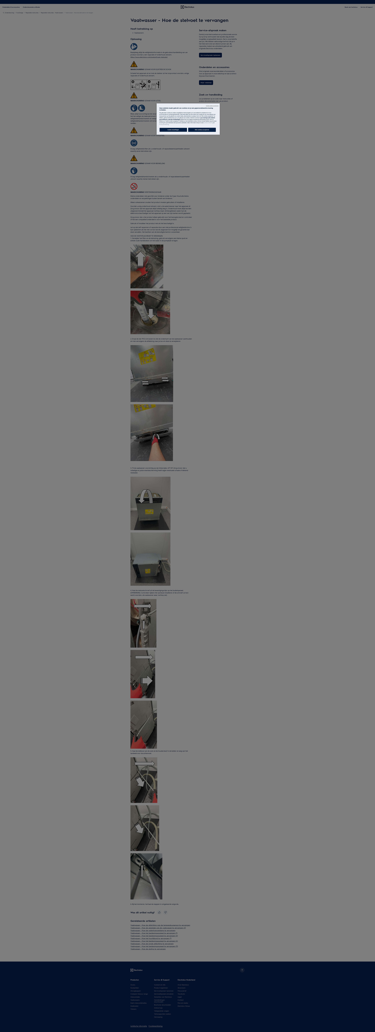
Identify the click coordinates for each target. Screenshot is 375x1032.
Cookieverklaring (208, 122)
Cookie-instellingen (173, 129)
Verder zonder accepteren (212, 105)
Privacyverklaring (164, 124)
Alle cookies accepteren (202, 129)
